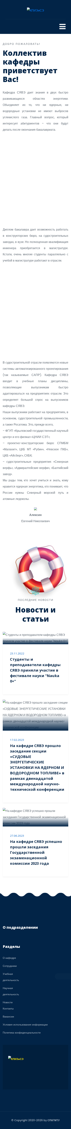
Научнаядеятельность (11, 991)
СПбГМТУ (54, 1120)
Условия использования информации (25, 1024)
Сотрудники (10, 966)
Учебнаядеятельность (11, 977)
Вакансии (8, 1016)
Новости (8, 1002)
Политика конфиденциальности (22, 1032)
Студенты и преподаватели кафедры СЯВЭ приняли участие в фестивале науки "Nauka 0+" (35, 670)
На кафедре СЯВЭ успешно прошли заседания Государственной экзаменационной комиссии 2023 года (36, 852)
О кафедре (9, 958)
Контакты (8, 1008)
